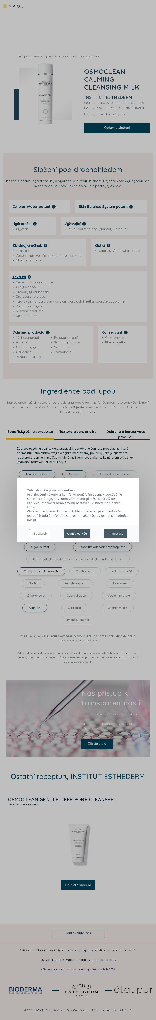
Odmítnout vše (77, 533)
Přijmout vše (115, 533)
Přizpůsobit (39, 533)
